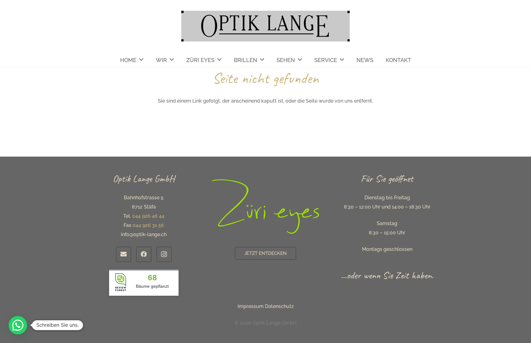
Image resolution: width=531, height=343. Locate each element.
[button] (18, 325)
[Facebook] (143, 254)
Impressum (251, 306)
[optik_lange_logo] (265, 26)
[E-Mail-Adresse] (123, 254)
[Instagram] (164, 254)
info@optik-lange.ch (144, 234)
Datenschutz (279, 306)
